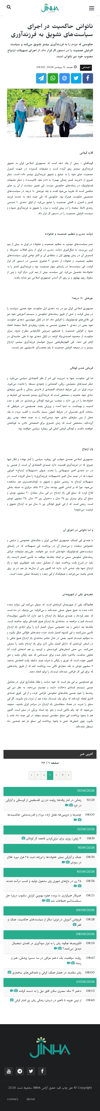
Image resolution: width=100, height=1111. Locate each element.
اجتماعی (85, 67)
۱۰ (56, 775)
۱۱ (62, 775)
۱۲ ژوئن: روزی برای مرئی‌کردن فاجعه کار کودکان (53, 839)
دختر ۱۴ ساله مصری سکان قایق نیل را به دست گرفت (50, 991)
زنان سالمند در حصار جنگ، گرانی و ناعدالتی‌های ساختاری (46, 973)
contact (12, 1100)
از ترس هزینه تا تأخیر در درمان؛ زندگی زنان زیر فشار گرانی (47, 1001)
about (31, 1100)
